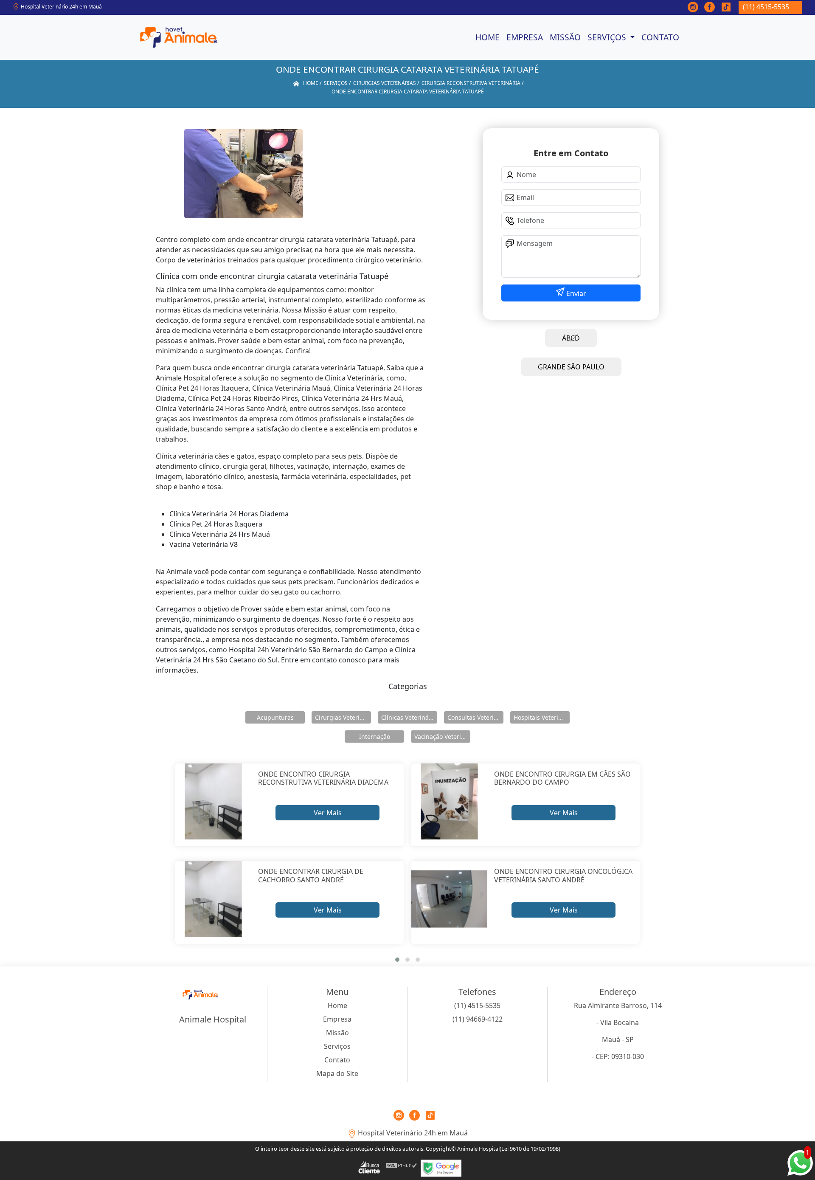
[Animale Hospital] (178, 37)
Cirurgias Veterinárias (343, 717)
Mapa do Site (337, 1073)
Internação (374, 736)
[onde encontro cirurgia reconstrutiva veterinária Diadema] (213, 801)
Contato (660, 37)
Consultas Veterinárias (475, 717)
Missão (565, 37)
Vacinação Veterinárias (442, 736)
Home (487, 37)
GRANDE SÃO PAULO (571, 367)
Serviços (607, 37)
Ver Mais (328, 812)
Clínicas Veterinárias (409, 717)
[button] (397, 959)
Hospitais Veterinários (542, 717)
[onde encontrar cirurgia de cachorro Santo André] (213, 899)
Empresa (524, 37)
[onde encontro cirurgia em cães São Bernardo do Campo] (449, 801)
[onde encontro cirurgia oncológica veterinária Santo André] (449, 899)
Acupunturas (275, 717)
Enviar (575, 293)
